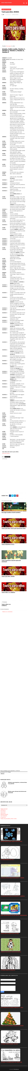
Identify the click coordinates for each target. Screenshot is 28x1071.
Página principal (4, 809)
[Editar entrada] (4, 458)
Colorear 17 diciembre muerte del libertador (11, 1062)
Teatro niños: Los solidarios (8, 592)
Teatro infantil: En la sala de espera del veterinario (11, 561)
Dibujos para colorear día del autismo (10, 933)
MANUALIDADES (4, 814)
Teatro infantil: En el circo (8, 544)
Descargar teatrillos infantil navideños (11, 512)
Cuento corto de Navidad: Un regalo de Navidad (12, 1025)
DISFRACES (3, 810)
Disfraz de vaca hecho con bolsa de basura (11, 951)
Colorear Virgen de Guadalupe (8, 970)
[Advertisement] (14, 477)
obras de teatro (6, 9)
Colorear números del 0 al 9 (7, 859)
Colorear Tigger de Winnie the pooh (9, 1044)
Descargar (8, 46)
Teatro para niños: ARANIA (8, 576)
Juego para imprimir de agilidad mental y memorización (14, 915)
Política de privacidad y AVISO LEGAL (9, 818)
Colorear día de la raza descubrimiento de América (13, 896)
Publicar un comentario (7, 611)
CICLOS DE (3, 811)
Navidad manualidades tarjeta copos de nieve (11, 841)
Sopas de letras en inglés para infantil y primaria (12, 877)
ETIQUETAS (3, 817)
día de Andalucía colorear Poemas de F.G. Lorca (12, 1007)
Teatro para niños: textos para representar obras (14, 528)
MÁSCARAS (3, 813)
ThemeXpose (16, 1069)
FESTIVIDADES (4, 815)
